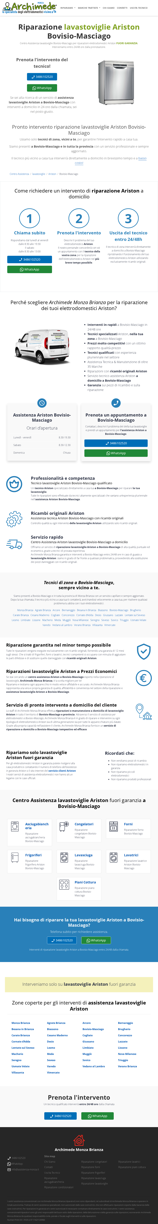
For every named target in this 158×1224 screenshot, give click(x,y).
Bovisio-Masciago (119, 610)
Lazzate (119, 615)
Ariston (52, 174)
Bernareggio (68, 610)
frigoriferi (33, 855)
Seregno (95, 620)
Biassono (103, 610)
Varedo (46, 625)
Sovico (114, 620)
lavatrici (131, 855)
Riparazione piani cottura (132, 1167)
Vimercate (109, 625)
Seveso (105, 620)
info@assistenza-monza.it (25, 1169)
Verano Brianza (82, 625)
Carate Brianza (21, 615)
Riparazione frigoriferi (93, 1172)
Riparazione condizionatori (58, 1187)
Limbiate (25, 620)
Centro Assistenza (19, 174)
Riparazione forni (90, 1167)
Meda (57, 620)
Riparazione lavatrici (129, 1161)
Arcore (56, 610)
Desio (98, 615)
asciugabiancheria (37, 826)
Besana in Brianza (86, 610)
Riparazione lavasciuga (93, 1178)
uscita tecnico (139, 7)
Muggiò (67, 620)
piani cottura (85, 882)
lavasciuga (84, 855)
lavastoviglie (38, 174)
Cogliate (55, 615)
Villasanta (97, 625)
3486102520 (44, 77)
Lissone (36, 620)
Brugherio (135, 610)
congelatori (84, 824)
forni (128, 824)
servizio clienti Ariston (62, 770)
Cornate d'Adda (84, 615)
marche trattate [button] (88, 7)
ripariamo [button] (67, 7)
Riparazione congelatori (94, 1161)
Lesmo (15, 620)
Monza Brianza (25, 610)
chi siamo (108, 7)
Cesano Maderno (40, 615)
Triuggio (124, 620)
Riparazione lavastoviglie (94, 1183)
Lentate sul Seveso (135, 615)
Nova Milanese (81, 620)
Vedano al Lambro (62, 625)
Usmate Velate (138, 620)
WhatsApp (44, 88)
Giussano (108, 615)
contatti (122, 7)
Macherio (47, 620)
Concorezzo (68, 615)
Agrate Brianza (43, 610)
